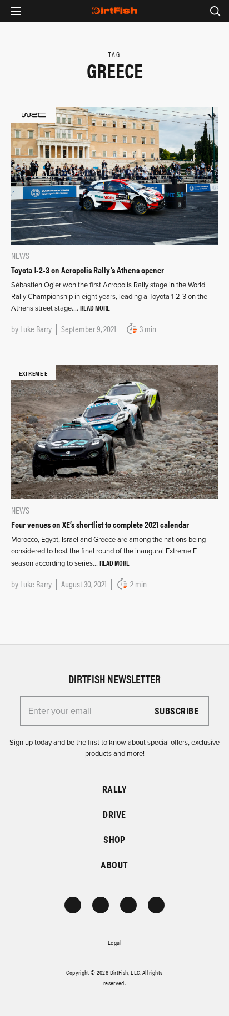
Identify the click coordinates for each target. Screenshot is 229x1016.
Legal (114, 942)
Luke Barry (36, 328)
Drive (114, 814)
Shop (114, 839)
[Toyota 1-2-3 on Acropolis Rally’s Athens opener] (114, 174)
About (114, 865)
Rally (114, 789)
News (20, 255)
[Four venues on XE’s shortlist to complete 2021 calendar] (114, 431)
